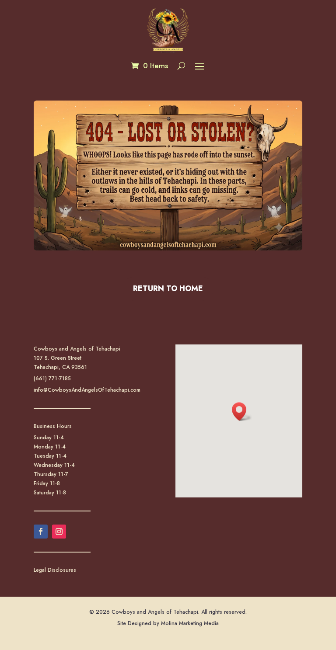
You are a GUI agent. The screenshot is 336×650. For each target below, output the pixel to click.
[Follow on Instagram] (59, 532)
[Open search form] (181, 66)
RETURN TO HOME (168, 288)
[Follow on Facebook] (41, 532)
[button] (199, 66)
